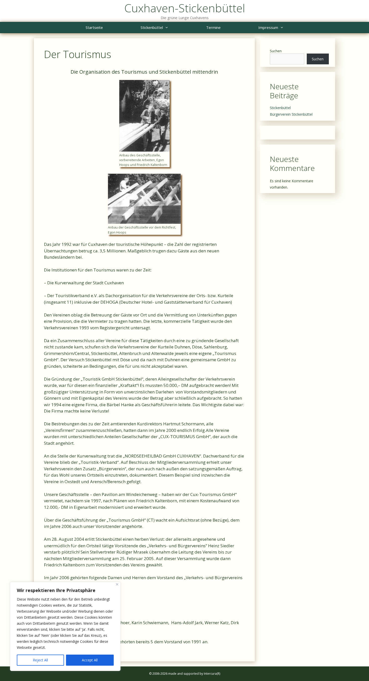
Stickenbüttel (152, 27)
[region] (65, 626)
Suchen (276, 51)
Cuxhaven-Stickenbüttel (184, 8)
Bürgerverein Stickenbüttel (291, 114)
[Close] (117, 584)
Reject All (40, 660)
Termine (213, 27)
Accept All (90, 660)
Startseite (94, 27)
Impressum (268, 27)
